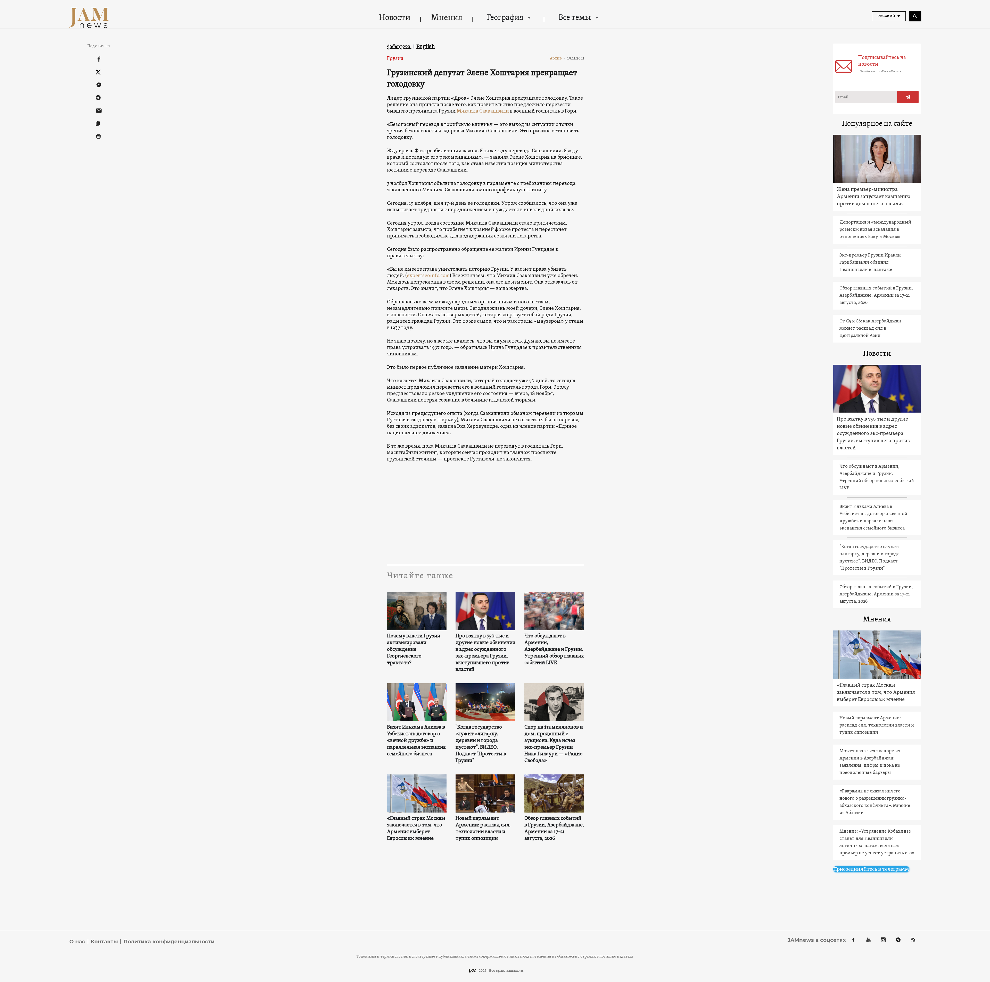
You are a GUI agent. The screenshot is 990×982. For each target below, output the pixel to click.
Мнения (446, 18)
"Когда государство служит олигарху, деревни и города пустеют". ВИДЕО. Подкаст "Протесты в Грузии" (481, 744)
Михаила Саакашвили (483, 111)
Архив (558, 58)
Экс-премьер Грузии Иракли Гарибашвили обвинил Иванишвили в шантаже (870, 262)
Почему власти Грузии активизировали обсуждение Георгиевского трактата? (413, 649)
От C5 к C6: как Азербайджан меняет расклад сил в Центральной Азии (870, 328)
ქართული (399, 46)
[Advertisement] (485, 513)
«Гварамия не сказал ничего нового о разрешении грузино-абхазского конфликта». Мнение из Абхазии (874, 802)
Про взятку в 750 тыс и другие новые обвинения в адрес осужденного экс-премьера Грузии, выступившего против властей (485, 653)
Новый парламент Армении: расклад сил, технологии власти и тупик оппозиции (483, 828)
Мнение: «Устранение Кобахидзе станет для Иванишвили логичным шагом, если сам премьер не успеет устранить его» (876, 842)
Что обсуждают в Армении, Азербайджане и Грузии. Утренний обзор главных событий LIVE (554, 649)
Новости (394, 18)
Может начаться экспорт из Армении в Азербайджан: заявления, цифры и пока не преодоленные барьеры (869, 762)
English (425, 46)
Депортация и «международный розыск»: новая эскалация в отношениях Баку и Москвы (875, 229)
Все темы (574, 18)
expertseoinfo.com (428, 275)
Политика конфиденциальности (168, 941)
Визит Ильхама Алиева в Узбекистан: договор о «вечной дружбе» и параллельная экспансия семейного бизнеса (416, 740)
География (505, 18)
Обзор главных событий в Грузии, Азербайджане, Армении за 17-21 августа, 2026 (554, 828)
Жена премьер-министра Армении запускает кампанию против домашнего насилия (873, 196)
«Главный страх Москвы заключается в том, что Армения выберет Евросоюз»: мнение (416, 828)
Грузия (395, 58)
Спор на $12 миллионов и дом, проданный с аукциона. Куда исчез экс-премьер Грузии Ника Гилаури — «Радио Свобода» (553, 744)
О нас (77, 941)
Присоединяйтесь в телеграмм (871, 869)
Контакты (104, 941)
